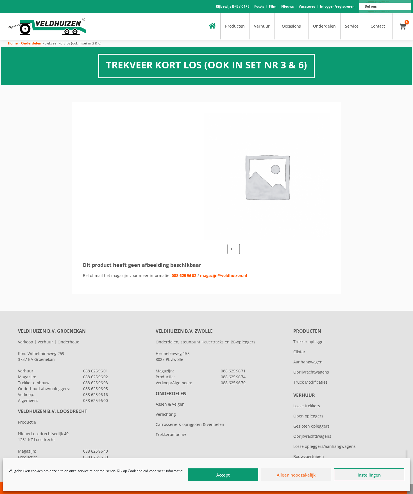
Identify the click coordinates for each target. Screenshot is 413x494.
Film (272, 6)
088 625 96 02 (184, 275)
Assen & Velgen (170, 404)
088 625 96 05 (95, 388)
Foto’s (259, 6)
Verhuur (262, 26)
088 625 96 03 (95, 382)
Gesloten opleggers (311, 426)
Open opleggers (308, 416)
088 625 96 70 (233, 382)
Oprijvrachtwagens (311, 372)
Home (13, 43)
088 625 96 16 (95, 394)
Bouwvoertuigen (308, 456)
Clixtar (299, 351)
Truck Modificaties (310, 382)
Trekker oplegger (309, 341)
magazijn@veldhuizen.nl (223, 275)
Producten (235, 26)
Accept (223, 475)
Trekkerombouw (171, 434)
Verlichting (166, 414)
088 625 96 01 (95, 371)
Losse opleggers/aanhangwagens (324, 446)
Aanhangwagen (308, 362)
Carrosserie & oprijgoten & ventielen (190, 424)
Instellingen (369, 475)
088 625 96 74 (233, 376)
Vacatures (307, 6)
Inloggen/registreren (337, 6)
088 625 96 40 (95, 451)
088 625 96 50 (95, 457)
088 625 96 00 (95, 400)
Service (351, 26)
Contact (378, 26)
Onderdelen (324, 26)
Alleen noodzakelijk (296, 475)
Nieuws (287, 6)
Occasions (291, 26)
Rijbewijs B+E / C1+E (232, 6)
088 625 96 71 (233, 371)
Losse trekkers (306, 405)
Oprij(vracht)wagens (312, 436)
